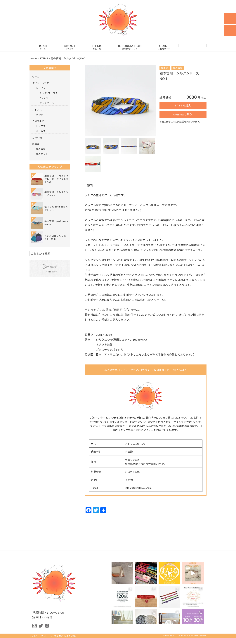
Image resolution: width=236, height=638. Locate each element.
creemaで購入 (183, 114)
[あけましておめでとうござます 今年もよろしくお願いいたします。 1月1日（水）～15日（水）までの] (193, 573)
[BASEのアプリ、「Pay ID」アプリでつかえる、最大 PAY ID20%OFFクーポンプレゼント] (193, 620)
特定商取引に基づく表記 (65, 635)
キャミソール (47, 103)
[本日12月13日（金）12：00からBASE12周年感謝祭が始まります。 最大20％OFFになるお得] (122, 597)
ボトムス (37, 109)
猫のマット (42, 154)
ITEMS (97, 47)
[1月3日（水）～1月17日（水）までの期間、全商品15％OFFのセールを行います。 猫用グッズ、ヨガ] (193, 597)
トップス (41, 88)
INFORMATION (130, 47)
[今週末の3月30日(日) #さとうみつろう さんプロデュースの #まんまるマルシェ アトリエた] (169, 573)
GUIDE (164, 47)
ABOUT (70, 47)
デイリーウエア (40, 83)
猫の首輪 (178, 68)
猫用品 (164, 68)
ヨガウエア (38, 121)
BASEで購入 (183, 105)
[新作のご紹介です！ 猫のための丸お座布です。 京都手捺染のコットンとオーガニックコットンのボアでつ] (146, 620)
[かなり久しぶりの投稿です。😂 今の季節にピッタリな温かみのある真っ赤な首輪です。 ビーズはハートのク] (146, 597)
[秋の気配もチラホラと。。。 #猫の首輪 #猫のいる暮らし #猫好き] (122, 573)
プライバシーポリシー (39, 635)
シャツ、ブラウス (49, 93)
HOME (43, 47)
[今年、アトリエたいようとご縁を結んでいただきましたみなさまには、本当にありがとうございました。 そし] (122, 620)
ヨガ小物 (37, 137)
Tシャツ (44, 98)
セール (35, 76)
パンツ (39, 114)
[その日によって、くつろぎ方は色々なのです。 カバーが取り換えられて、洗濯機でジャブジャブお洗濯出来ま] (169, 620)
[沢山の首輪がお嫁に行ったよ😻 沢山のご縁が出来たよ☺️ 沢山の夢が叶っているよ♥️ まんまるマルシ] (146, 573)
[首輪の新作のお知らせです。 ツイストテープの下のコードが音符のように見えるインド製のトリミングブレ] (169, 597)
